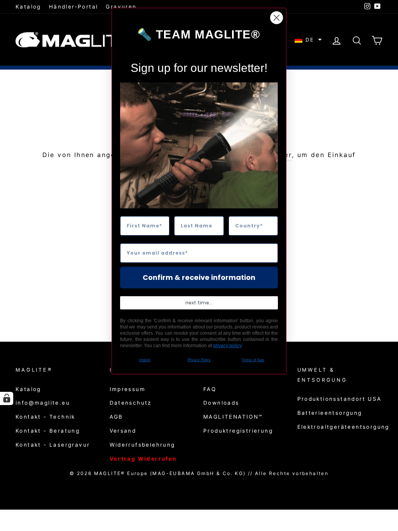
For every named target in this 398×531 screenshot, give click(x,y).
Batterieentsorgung (329, 413)
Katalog (28, 6)
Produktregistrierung (238, 431)
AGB (116, 417)
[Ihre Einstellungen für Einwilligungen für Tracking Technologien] (6, 398)
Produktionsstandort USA (339, 399)
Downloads (221, 403)
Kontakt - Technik (45, 417)
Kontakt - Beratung (48, 431)
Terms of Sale (253, 360)
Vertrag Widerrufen (143, 459)
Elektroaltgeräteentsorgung (343, 427)
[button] (308, 39)
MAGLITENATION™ (233, 417)
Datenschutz (131, 403)
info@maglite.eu (43, 403)
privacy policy (227, 345)
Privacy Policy (199, 360)
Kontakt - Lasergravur (53, 445)
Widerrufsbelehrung (142, 445)
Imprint (144, 360)
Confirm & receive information (199, 277)
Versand (123, 431)
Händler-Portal (73, 6)
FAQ (209, 389)
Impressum (128, 389)
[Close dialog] (276, 17)
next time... (199, 302)
